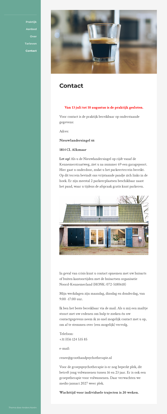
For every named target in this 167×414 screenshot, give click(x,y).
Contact (31, 50)
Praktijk (31, 21)
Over (33, 36)
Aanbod (31, 29)
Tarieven (31, 43)
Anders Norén (29, 407)
